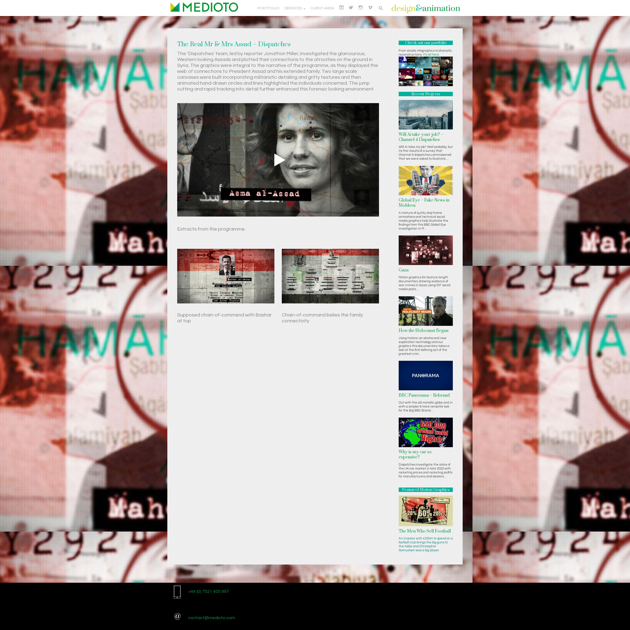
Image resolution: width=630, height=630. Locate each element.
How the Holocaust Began (423, 330)
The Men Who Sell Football (425, 531)
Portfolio (268, 8)
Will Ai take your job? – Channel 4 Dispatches (421, 137)
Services (293, 8)
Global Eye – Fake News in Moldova (424, 203)
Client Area (322, 8)
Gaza (404, 270)
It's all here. (431, 54)
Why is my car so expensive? (415, 454)
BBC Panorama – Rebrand (424, 395)
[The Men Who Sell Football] (426, 510)
